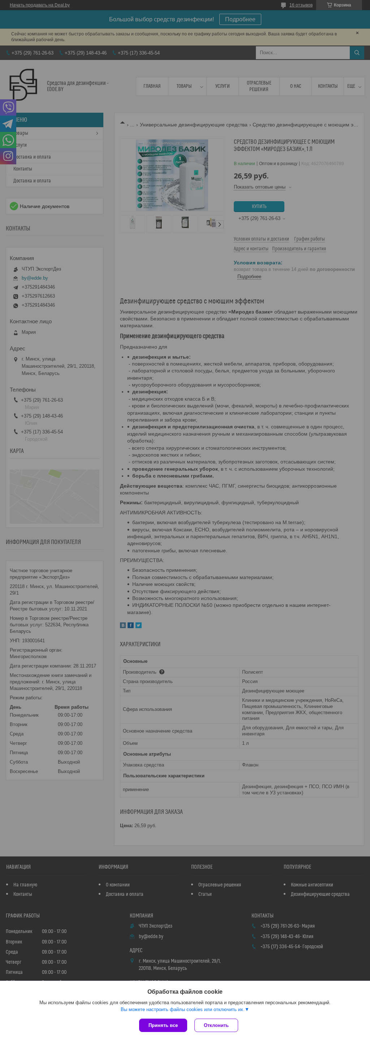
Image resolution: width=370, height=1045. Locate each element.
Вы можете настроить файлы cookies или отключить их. (183, 1009)
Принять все (163, 1025)
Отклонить (216, 1025)
